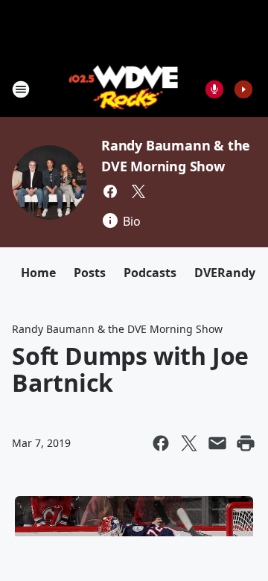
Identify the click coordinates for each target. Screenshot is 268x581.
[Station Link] (124, 89)
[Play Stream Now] (243, 89)
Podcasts (150, 272)
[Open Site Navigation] (21, 89)
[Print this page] (245, 443)
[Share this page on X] (189, 443)
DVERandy (224, 272)
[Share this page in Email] (217, 443)
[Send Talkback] (214, 89)
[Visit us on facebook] (110, 191)
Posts (90, 272)
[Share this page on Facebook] (160, 443)
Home (38, 272)
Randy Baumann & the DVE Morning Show (117, 329)
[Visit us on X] (138, 191)
